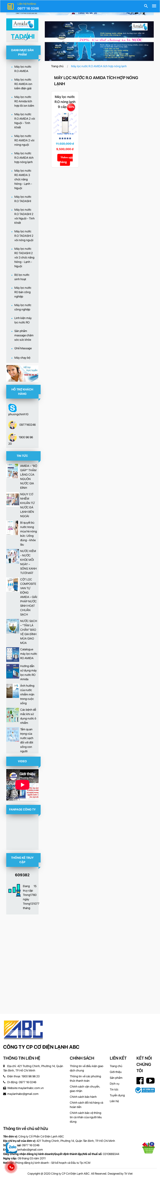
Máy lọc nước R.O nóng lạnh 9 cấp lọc (65, 102)
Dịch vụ (114, 1083)
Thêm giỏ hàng (66, 160)
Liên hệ (114, 1101)
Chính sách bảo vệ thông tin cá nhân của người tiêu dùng (86, 1117)
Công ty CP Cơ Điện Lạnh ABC (41, 1047)
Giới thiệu (116, 1072)
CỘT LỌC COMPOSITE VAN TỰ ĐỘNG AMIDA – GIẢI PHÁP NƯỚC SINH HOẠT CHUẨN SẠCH (28, 597)
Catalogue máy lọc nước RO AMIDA (28, 654)
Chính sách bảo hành (83, 1096)
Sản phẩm (116, 1077)
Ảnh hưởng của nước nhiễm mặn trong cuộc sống (27, 694)
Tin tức (114, 1089)
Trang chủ (57, 66)
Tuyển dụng (117, 1095)
